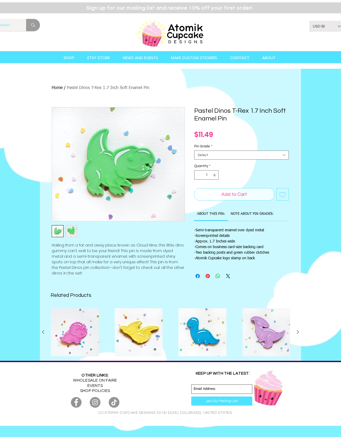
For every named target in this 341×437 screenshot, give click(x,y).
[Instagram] (95, 402)
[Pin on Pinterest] (208, 276)
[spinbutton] (206, 175)
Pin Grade (203, 146)
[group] (170, 332)
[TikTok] (114, 402)
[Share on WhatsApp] (218, 276)
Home (57, 88)
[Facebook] (76, 402)
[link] (211, 214)
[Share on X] (228, 276)
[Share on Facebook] (197, 276)
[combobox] (241, 155)
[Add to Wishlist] (282, 194)
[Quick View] (75, 332)
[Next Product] (298, 332)
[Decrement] (198, 175)
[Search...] (33, 25)
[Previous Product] (43, 332)
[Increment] (215, 175)
